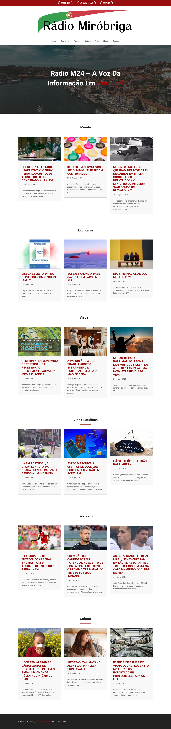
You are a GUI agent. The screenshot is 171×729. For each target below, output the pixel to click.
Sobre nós (65, 3)
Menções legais (86, 3)
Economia (65, 41)
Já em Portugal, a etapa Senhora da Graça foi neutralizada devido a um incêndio (39, 468)
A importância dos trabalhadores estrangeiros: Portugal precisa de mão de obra (82, 367)
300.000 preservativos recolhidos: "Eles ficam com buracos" (85, 170)
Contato (106, 3)
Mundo (53, 41)
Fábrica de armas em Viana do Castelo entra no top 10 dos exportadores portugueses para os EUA (131, 671)
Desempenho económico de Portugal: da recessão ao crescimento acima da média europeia (40, 367)
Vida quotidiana (101, 41)
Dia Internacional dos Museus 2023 (130, 275)
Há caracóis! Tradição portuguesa (130, 462)
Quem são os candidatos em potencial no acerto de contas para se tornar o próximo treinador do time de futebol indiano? (85, 566)
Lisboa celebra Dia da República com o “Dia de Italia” (39, 277)
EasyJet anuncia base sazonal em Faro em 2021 (83, 277)
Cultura (88, 41)
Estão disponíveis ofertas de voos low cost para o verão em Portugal (83, 468)
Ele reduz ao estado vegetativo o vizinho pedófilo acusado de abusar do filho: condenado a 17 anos (37, 173)
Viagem (77, 41)
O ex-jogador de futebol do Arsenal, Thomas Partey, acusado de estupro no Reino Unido (39, 562)
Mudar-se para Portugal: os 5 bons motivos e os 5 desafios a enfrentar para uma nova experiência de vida (130, 366)
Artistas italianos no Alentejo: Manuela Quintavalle (84, 666)
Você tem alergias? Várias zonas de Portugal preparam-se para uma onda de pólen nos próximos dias (39, 671)
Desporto (117, 41)
